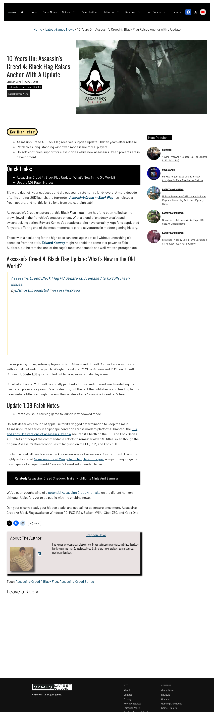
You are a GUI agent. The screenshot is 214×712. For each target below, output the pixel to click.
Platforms (108, 12)
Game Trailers (89, 12)
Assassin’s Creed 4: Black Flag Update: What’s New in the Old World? (66, 177)
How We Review (132, 703)
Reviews (130, 12)
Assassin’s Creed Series (77, 581)
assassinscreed (66, 290)
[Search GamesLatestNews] (22, 12)
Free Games (154, 12)
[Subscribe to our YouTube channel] (203, 12)
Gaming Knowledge (171, 703)
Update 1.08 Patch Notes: (35, 182)
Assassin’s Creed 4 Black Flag (37, 581)
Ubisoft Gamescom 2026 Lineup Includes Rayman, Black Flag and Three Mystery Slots (184, 200)
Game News (50, 12)
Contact (128, 694)
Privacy (127, 699)
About (127, 690)
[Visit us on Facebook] (188, 12)
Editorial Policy (132, 707)
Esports (176, 12)
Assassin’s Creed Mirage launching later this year (69, 459)
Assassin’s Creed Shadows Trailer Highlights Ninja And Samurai (73, 478)
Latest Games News (59, 29)
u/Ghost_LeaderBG (31, 290)
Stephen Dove (14, 81)
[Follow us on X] (196, 12)
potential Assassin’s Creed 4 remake (74, 492)
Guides (66, 12)
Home (34, 12)
